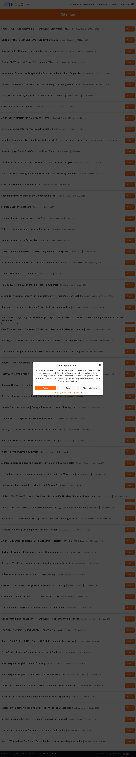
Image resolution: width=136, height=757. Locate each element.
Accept (45, 388)
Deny (68, 388)
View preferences (90, 388)
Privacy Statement (63, 392)
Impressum (77, 392)
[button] (100, 365)
